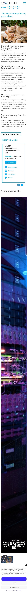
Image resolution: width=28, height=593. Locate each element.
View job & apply (10, 162)
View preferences (14, 587)
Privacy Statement (17, 590)
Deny (14, 583)
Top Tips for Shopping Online (11, 134)
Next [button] (22, 185)
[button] (26, 565)
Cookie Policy (9, 590)
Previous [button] (18, 185)
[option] (13, 163)
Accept (14, 579)
